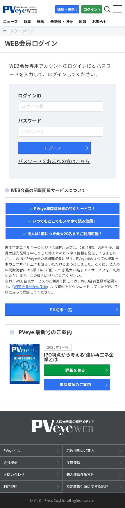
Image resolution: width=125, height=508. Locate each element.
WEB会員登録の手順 (30, 286)
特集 (27, 21)
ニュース (10, 21)
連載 (40, 21)
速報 (82, 21)
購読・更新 (66, 9)
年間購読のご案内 (75, 384)
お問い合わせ (13, 474)
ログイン (90, 9)
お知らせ (99, 21)
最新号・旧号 (61, 21)
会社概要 (10, 462)
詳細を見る (75, 370)
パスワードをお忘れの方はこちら (54, 161)
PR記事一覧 (61, 310)
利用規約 (10, 486)
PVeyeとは (11, 450)
